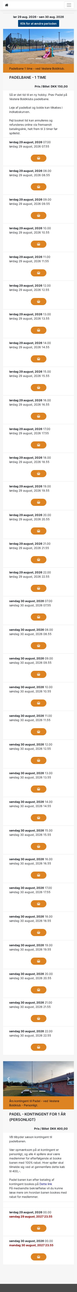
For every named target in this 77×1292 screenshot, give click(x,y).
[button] (8, 46)
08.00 (30, 170)
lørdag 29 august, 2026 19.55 (29, 490)
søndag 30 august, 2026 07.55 (30, 605)
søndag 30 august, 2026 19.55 (30, 949)
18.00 (30, 457)
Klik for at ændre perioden (38, 23)
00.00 (30, 1212)
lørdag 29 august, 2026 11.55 (29, 261)
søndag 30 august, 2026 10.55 (30, 691)
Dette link (45, 1184)
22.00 (30, 572)
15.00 (30, 371)
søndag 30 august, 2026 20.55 (30, 978)
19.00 (30, 486)
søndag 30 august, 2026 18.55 (30, 920)
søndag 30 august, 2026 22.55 (30, 1035)
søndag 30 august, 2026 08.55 (30, 634)
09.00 (30, 199)
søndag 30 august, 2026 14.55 (30, 806)
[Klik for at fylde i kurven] (38, 158)
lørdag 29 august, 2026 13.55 (29, 318)
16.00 (30, 400)
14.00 (30, 343)
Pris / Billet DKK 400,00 (51, 1128)
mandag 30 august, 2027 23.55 (31, 1245)
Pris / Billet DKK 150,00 (51, 86)
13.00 (30, 314)
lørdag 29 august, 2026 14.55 (29, 347)
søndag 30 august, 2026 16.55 (30, 863)
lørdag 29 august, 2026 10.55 (29, 232)
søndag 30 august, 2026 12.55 (30, 748)
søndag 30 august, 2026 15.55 (30, 834)
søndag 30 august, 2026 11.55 (30, 720)
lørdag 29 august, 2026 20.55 (29, 519)
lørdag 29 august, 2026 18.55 (29, 462)
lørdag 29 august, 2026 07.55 (29, 146)
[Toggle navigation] (69, 5)
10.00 (30, 228)
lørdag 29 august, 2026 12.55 (29, 289)
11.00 (29, 257)
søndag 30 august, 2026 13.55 (30, 777)
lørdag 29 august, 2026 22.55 (29, 576)
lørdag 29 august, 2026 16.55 (29, 404)
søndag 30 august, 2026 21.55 (30, 1006)
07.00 (30, 142)
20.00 (30, 515)
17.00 (29, 429)
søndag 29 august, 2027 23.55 (30, 1216)
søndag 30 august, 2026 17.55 (30, 892)
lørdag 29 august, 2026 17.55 (29, 433)
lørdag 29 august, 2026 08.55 (29, 175)
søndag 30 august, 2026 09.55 (30, 662)
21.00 (30, 543)
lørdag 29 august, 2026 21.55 (29, 548)
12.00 (30, 285)
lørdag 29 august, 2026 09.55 (29, 203)
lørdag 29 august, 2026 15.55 (29, 376)
